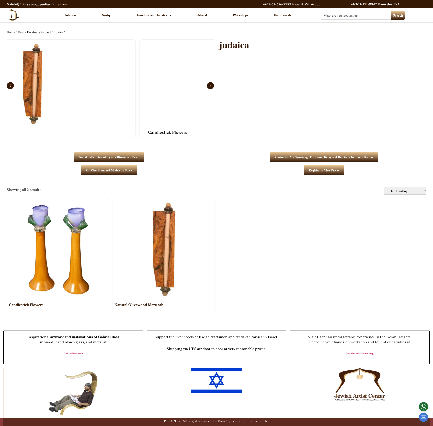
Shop (21, 32)
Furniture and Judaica (152, 15)
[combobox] (356, 15)
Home (11, 32)
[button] (10, 85)
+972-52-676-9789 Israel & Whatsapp (292, 4)
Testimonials (283, 15)
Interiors (71, 15)
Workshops (240, 15)
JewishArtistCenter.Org (359, 353)
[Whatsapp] (423, 406)
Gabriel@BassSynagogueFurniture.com (37, 4)
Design (106, 15)
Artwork (202, 15)
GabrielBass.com (73, 353)
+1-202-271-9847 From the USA (375, 4)
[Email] (423, 417)
